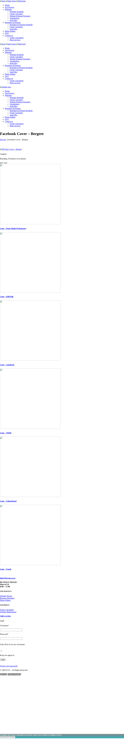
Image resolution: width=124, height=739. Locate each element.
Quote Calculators (7, 610)
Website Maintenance (8, 612)
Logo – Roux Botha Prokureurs (13, 228)
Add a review (5, 616)
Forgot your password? (9, 666)
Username (4, 626)
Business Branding (7, 598)
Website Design (6, 596)
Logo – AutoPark (7, 365)
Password (4, 634)
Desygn (3, 140)
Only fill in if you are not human (12, 644)
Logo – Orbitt (5, 433)
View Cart (3, 674)
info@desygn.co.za (7, 578)
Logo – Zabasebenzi (8, 501)
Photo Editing (5, 600)
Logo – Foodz (5, 569)
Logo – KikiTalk (6, 297)
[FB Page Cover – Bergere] (11, 149)
